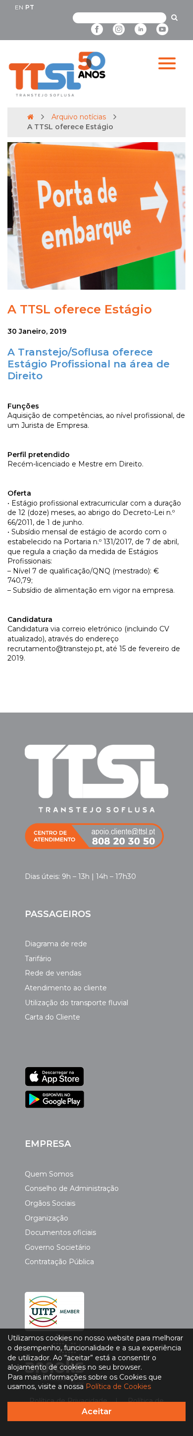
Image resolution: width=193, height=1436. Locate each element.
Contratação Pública (59, 1261)
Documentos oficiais (60, 1232)
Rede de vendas (53, 973)
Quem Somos (49, 1174)
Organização (46, 1218)
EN (19, 7)
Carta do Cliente (52, 1017)
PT (29, 7)
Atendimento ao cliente (66, 987)
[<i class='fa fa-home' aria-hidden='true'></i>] (30, 116)
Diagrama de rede (56, 943)
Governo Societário (58, 1247)
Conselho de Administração (72, 1188)
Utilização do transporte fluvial (76, 1002)
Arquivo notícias (78, 116)
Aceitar (97, 1411)
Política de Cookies (118, 1386)
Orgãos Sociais (50, 1203)
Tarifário (38, 958)
